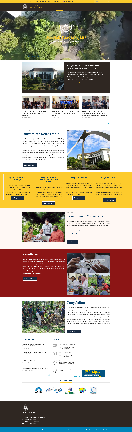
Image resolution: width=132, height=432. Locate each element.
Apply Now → (73, 242)
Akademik (81, 6)
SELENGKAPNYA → (29, 165)
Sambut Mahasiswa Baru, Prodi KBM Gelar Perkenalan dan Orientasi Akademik (34, 113)
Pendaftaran (72, 237)
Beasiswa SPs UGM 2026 (28, 360)
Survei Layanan (105, 6)
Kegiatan (95, 6)
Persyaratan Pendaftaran (75, 230)
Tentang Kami (67, 6)
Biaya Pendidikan (73, 233)
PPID (75, 6)
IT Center (44, 1)
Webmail (50, 1)
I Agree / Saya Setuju (102, 429)
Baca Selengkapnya (72, 83)
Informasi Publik (56, 1)
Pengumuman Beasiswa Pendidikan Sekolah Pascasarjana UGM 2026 (83, 67)
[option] (66, 76)
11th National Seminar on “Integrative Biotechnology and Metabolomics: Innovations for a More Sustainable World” (67, 363)
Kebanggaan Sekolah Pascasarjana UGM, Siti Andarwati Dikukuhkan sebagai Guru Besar (65, 113)
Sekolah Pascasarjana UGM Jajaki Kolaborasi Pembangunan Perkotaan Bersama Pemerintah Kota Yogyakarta (94, 113)
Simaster (32, 1)
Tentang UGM (25, 1)
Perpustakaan (38, 1)
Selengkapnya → (18, 198)
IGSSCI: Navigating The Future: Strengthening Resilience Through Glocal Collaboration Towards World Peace (67, 346)
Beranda (59, 6)
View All (104, 124)
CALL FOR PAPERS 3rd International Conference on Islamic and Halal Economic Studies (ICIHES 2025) (35, 367)
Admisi (88, 6)
